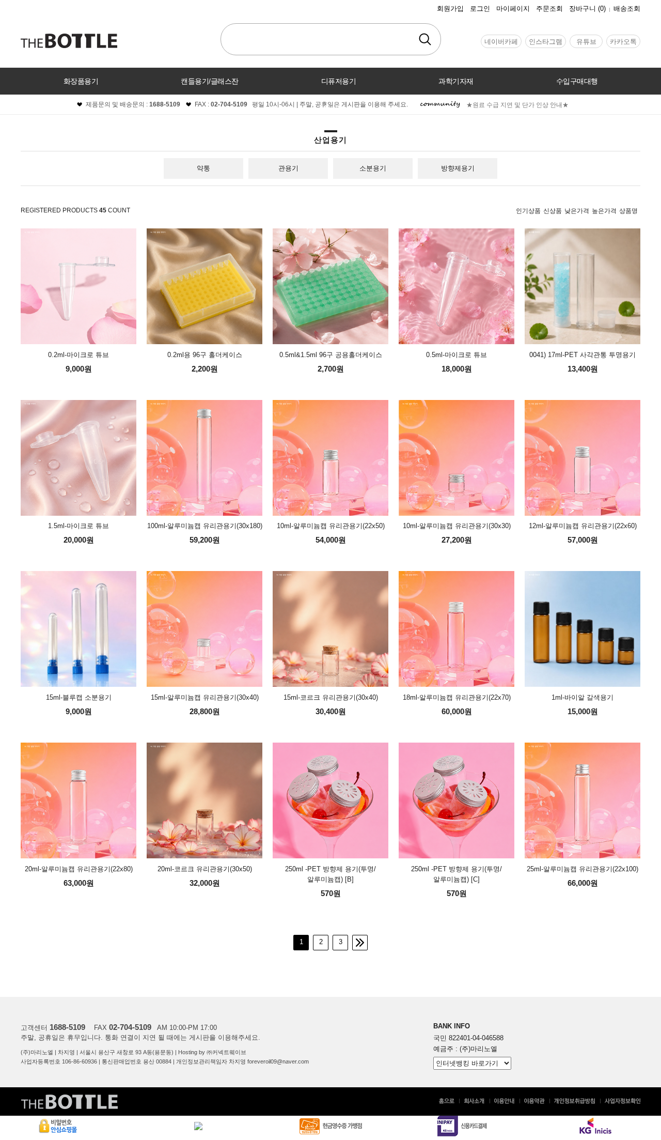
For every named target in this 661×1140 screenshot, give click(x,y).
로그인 (480, 8)
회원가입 (450, 8)
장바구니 (587, 8)
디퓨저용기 (338, 81)
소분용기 (372, 168)
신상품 (552, 210)
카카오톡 (623, 41)
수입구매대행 (577, 81)
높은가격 (604, 210)
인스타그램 (545, 41)
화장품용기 (81, 81)
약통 (203, 168)
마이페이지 (513, 8)
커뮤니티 (330, 108)
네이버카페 (501, 41)
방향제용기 (458, 168)
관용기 (288, 168)
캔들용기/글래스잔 (210, 81)
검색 (425, 39)
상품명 (628, 210)
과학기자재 (456, 81)
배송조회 (626, 8)
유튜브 (586, 41)
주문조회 (549, 8)
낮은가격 (576, 210)
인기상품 (528, 210)
